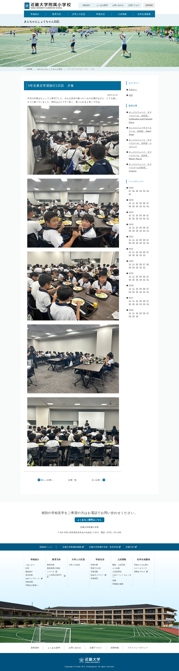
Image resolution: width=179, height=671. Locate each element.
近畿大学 (130, 547)
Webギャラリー (97, 575)
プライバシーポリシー (138, 648)
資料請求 (86, 5)
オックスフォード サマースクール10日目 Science (140, 167)
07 (130, 191)
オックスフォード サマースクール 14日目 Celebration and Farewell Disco (140, 117)
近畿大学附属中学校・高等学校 (103, 547)
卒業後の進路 (117, 584)
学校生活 (100, 14)
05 (137, 191)
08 (144, 203)
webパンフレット (32, 578)
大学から (133, 90)
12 (130, 203)
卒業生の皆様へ (31, 585)
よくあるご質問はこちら (89, 520)
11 (133, 203)
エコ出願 (116, 568)
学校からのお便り (141, 565)
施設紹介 (29, 572)
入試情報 (122, 14)
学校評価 (29, 582)
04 (141, 191)
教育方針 (56, 14)
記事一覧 (72, 480)
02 (148, 191)
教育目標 (50, 565)
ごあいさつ (30, 565)
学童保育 (94, 578)
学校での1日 (96, 568)
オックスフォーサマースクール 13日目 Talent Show (140, 131)
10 (137, 203)
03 (144, 191)
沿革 (27, 568)
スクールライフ (140, 568)
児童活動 (94, 572)
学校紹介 (35, 14)
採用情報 (149, 5)
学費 (114, 580)
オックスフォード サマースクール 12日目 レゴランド (140, 143)
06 (133, 191)
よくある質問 (102, 5)
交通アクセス (133, 5)
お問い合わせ (117, 5)
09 (140, 203)
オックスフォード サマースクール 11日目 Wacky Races (140, 155)
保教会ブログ (139, 572)
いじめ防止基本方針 (54, 576)
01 (130, 194)
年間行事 (94, 565)
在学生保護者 (144, 14)
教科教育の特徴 (53, 568)
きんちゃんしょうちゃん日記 (49, 69)
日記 (131, 95)
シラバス (50, 572)
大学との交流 (78, 14)
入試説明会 (116, 572)
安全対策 (29, 575)
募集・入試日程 (118, 565)
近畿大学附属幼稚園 (72, 547)
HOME (29, 69)
